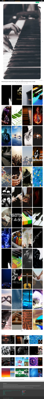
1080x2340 (7, 390)
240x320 (11, 390)
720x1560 (17, 390)
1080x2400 (6, 390)
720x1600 (12, 390)
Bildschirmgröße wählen (23, 393)
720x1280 (9, 390)
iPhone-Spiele (4, 392)
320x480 (16, 390)
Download (37, 2)
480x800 (14, 390)
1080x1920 (4, 390)
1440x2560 (19, 390)
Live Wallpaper (4, 393)
